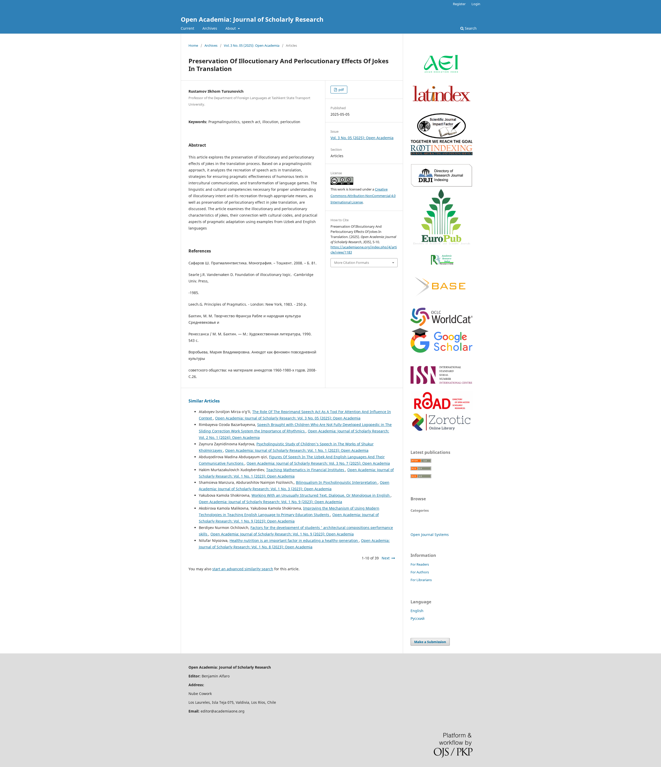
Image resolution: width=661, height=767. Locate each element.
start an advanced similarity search (242, 568)
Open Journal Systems (430, 534)
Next (386, 558)
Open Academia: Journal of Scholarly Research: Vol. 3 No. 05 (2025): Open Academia (287, 418)
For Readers (420, 564)
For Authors (420, 572)
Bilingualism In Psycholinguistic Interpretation (337, 482)
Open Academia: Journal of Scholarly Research (252, 19)
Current (187, 28)
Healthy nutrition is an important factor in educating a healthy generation (294, 540)
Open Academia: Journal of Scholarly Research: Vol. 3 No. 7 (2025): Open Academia (318, 463)
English (417, 610)
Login (475, 4)
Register (459, 4)
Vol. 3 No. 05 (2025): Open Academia (251, 45)
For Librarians (421, 580)
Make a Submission (430, 641)
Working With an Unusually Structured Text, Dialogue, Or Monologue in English (321, 495)
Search (470, 28)
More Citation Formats (351, 262)
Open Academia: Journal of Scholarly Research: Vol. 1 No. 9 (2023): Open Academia (270, 501)
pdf (341, 89)
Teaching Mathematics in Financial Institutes (305, 469)
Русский (417, 618)
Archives (209, 28)
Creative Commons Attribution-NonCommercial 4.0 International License (363, 195)
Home (193, 45)
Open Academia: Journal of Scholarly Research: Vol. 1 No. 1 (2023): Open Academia (296, 450)
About (231, 28)
